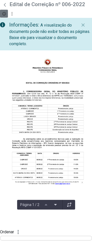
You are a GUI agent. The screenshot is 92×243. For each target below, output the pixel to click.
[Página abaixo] (55, 205)
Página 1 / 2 (29, 205)
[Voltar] (5, 5)
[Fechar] (83, 25)
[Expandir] (69, 205)
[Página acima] (46, 205)
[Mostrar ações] (12, 14)
